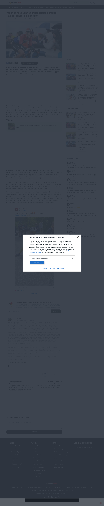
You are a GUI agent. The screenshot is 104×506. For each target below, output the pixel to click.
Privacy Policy (60, 268)
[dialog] (52, 253)
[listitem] (52, 258)
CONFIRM (37, 263)
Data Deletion (43, 268)
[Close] (78, 237)
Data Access (52, 268)
